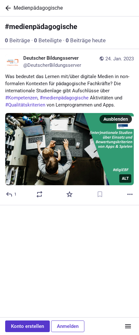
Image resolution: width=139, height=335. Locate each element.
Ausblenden (115, 119)
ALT (125, 178)
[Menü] (128, 326)
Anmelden (68, 326)
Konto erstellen (27, 326)
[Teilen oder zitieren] (39, 194)
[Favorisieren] (69, 194)
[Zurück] (7, 8)
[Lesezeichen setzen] (100, 194)
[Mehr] (130, 194)
